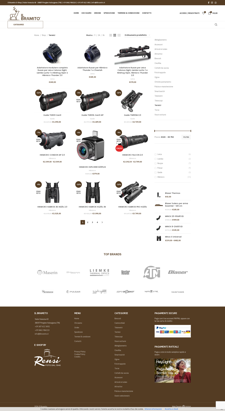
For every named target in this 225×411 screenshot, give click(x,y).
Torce (157, 110)
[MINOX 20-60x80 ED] (159, 218)
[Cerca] (216, 24)
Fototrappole (160, 72)
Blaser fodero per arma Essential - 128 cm (176, 204)
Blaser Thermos (172, 193)
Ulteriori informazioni (153, 409)
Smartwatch (160, 91)
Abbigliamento (161, 40)
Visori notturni (160, 115)
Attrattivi (158, 54)
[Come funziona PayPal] (173, 331)
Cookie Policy (79, 354)
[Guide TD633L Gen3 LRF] (92, 101)
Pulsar (160, 168)
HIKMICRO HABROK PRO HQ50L (132, 207)
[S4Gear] (73, 272)
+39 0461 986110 (69, 3)
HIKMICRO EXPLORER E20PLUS (92, 167)
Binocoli (158, 58)
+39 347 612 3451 (83, 3)
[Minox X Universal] (159, 239)
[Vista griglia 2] (110, 35)
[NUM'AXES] (178, 291)
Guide (52, 118)
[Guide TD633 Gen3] (52, 101)
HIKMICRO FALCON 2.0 (132, 155)
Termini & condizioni (82, 336)
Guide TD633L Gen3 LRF (92, 115)
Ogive (157, 77)
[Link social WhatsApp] (215, 3)
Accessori (159, 44)
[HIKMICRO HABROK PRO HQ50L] (133, 192)
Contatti (77, 341)
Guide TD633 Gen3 (52, 115)
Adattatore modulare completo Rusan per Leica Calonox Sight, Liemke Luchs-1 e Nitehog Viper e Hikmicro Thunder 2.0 (52, 71)
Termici (158, 105)
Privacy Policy (80, 351)
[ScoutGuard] (99, 291)
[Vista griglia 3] (114, 35)
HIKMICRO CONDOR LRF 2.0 (52, 155)
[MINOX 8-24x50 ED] (159, 228)
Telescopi (159, 100)
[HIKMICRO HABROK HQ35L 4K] (92, 192)
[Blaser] (178, 272)
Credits (77, 357)
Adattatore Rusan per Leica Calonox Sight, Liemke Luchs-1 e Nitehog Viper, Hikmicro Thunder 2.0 (132, 71)
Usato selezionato (122, 396)
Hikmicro (52, 158)
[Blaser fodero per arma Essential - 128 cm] (159, 206)
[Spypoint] (126, 291)
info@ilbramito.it (98, 3)
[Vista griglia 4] (119, 35)
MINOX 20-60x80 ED (174, 216)
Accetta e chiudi (171, 409)
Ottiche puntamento (163, 82)
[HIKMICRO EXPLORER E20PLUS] (92, 146)
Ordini (76, 327)
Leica (52, 79)
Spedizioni (78, 332)
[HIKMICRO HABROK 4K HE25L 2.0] (52, 192)
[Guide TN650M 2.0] (133, 101)
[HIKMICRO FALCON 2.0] (133, 140)
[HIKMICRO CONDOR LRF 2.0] (52, 140)
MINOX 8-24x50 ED (174, 226)
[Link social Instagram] (212, 3)
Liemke (160, 159)
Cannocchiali (120, 323)
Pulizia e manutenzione (164, 86)
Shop (44, 35)
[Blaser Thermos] (159, 195)
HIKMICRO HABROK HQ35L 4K (92, 207)
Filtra (186, 137)
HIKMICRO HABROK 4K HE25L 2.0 (52, 207)
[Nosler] (126, 272)
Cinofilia (158, 63)
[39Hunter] (47, 291)
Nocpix (160, 163)
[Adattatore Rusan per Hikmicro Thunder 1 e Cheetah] (92, 53)
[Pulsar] (73, 291)
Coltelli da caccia (162, 68)
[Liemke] (99, 272)
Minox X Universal (173, 237)
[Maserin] (47, 272)
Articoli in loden (161, 49)
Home (36, 35)
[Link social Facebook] (208, 3)
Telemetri (159, 96)
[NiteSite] (152, 291)
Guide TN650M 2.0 (132, 115)
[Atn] (152, 272)
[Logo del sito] (24, 13)
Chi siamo (78, 323)
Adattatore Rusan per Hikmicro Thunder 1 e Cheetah (92, 69)
